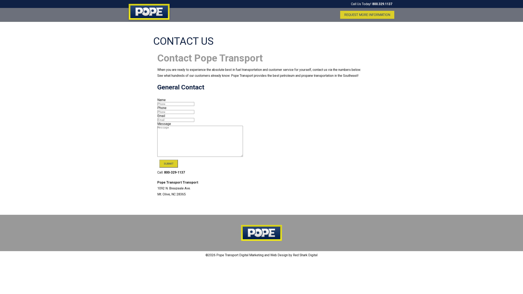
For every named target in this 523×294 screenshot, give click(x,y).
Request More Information (367, 15)
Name (161, 100)
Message (164, 124)
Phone (162, 108)
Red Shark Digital (305, 255)
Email (161, 116)
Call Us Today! (371, 4)
